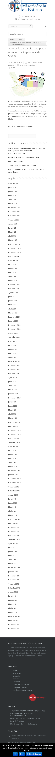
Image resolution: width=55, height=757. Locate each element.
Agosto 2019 (13, 446)
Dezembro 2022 (14, 325)
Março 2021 (12, 390)
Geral (13, 68)
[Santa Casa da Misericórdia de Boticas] (27, 11)
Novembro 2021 (14, 369)
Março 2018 (12, 515)
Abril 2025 (12, 236)
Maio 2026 (12, 195)
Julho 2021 (12, 381)
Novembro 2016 (14, 580)
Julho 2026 (12, 187)
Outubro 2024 (13, 256)
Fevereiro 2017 (14, 568)
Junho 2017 (12, 551)
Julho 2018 (12, 499)
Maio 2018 (12, 507)
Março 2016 (12, 612)
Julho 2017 (12, 547)
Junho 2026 (12, 191)
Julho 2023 (12, 296)
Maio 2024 (12, 272)
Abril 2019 (12, 462)
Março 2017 (12, 563)
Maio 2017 (12, 555)
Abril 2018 (12, 511)
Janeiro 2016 (13, 620)
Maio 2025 (12, 232)
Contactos (16, 682)
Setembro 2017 (14, 539)
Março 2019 (12, 466)
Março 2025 (12, 240)
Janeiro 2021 (13, 394)
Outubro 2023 (13, 288)
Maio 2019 (12, 458)
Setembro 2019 (14, 442)
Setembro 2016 (14, 588)
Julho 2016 (12, 596)
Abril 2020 (12, 414)
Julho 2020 (12, 402)
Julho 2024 (12, 264)
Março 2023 (12, 313)
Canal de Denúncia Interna (22, 690)
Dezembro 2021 (14, 365)
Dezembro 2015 (14, 624)
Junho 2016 (12, 600)
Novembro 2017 (14, 531)
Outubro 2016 (13, 584)
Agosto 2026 (13, 183)
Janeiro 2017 (13, 572)
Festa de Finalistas (15, 161)
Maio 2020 (12, 410)
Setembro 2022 (14, 337)
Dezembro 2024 (14, 248)
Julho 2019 (12, 450)
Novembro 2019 (14, 434)
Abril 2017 (12, 559)
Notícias (16, 679)
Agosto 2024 (13, 260)
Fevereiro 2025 (14, 244)
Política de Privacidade (21, 684)
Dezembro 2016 (14, 576)
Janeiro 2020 (13, 426)
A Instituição (17, 676)
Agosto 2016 (13, 592)
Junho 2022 (12, 349)
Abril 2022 (12, 357)
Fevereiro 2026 (14, 207)
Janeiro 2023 (13, 321)
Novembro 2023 (14, 284)
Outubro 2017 (13, 535)
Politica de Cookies (34, 754)
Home (15, 670)
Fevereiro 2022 (14, 361)
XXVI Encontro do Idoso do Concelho (22, 165)
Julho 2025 (12, 228)
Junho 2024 (12, 268)
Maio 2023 (12, 305)
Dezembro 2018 (14, 479)
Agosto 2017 (13, 543)
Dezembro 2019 (14, 430)
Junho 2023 (12, 301)
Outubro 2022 (13, 333)
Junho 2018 (12, 503)
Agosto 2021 (13, 377)
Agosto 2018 (13, 495)
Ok (15, 754)
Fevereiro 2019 (14, 470)
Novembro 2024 (14, 252)
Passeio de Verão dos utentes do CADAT (24, 157)
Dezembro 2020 (14, 398)
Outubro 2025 (13, 220)
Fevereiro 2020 (14, 422)
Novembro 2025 (14, 216)
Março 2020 (12, 418)
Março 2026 (12, 204)
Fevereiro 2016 (14, 616)
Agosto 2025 (13, 224)
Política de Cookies (19, 687)
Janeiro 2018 (13, 523)
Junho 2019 (12, 454)
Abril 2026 (12, 199)
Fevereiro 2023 (14, 317)
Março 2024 (12, 280)
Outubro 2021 (13, 373)
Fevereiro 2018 (14, 519)
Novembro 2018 (14, 483)
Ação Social (17, 673)
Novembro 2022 (14, 329)
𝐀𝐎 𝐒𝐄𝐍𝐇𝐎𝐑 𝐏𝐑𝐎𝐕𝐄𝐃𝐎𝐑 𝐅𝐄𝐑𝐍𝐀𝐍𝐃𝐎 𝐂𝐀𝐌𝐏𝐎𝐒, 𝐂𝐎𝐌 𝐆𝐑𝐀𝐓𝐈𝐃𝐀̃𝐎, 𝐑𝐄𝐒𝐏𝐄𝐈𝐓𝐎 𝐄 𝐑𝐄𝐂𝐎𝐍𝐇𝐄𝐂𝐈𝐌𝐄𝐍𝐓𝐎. (26, 150)
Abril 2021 (12, 385)
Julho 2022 (12, 345)
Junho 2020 (12, 406)
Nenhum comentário (27, 65)
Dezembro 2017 (14, 527)
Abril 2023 (12, 309)
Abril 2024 (12, 276)
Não (21, 754)
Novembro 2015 (14, 628)
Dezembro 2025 (14, 212)
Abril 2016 (12, 608)
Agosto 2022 (13, 341)
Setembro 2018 (14, 491)
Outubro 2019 (13, 438)
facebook (46, 26)
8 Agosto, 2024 (16, 63)
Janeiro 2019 (13, 474)
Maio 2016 (12, 604)
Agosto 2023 (13, 292)
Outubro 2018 (13, 487)
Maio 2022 (12, 353)
